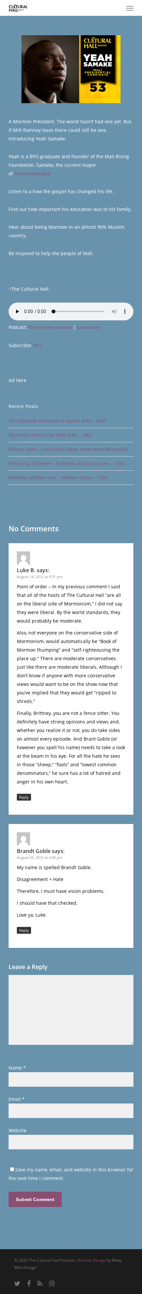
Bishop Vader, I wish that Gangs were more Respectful (68, 449)
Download (88, 327)
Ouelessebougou (33, 173)
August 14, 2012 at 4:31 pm (39, 576)
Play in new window (50, 327)
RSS (37, 345)
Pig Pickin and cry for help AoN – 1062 (50, 435)
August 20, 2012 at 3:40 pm (39, 857)
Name (17, 1068)
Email (17, 1099)
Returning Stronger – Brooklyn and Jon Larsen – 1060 (67, 463)
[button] (129, 8)
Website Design (91, 1260)
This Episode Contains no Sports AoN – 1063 (57, 421)
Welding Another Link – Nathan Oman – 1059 (58, 477)
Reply (24, 797)
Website (17, 1130)
